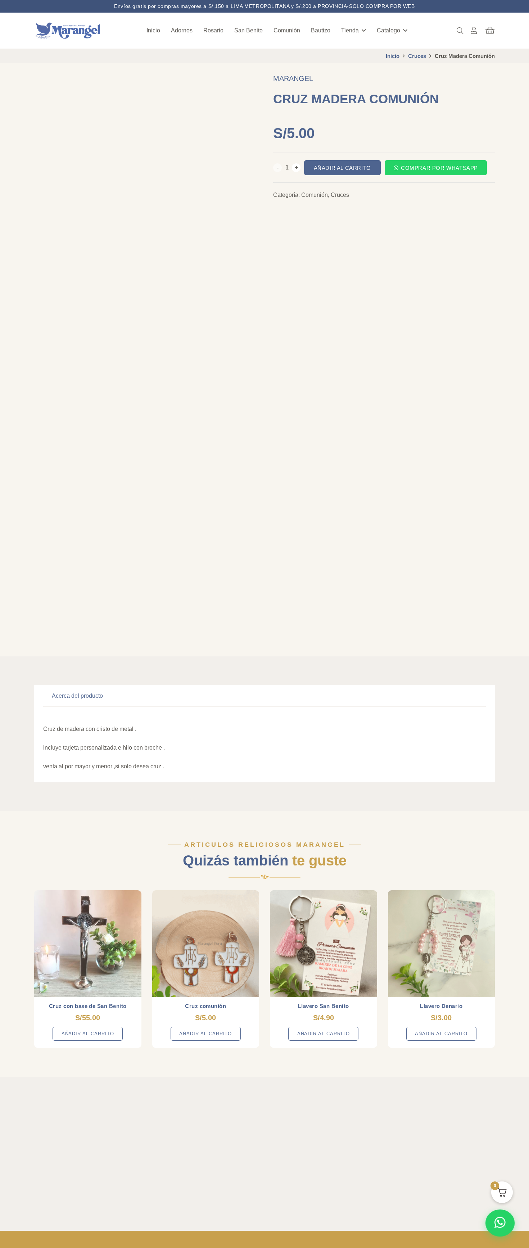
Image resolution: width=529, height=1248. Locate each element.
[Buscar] (460, 30)
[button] (364, 30)
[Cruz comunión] (205, 944)
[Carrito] (490, 31)
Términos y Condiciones (306, 1126)
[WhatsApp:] (398, 1126)
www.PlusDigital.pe (391, 1239)
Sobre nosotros (191, 1126)
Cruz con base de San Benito (88, 1006)
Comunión (314, 195)
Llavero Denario (441, 1006)
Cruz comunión (205, 1006)
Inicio (392, 56)
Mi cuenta (184, 1138)
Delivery (287, 1138)
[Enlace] (474, 31)
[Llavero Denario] (441, 944)
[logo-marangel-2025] (67, 31)
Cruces (417, 56)
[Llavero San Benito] (323, 944)
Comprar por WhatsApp (439, 168)
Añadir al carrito (342, 168)
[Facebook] (41, 1196)
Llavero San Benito (323, 1006)
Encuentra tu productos (200, 1150)
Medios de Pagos (298, 1184)
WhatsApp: (419, 1125)
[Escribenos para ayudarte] (500, 1222)
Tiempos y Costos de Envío (310, 1150)
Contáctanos (188, 1161)
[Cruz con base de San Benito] (87, 944)
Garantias (289, 1161)
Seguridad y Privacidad (305, 1173)
